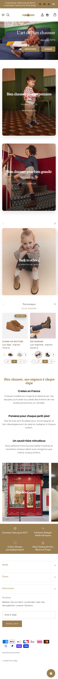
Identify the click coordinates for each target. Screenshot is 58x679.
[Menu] (3, 15)
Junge (48, 49)
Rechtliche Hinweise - (11, 653)
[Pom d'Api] (29, 15)
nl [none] (49, 4)
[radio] (10, 354)
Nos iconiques (29, 304)
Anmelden (12, 624)
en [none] (44, 4)
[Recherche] (9, 15)
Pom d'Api (13, 661)
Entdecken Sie (29, 111)
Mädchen (30, 49)
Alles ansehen (29, 308)
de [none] (53, 4)
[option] (40, 4)
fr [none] (40, 4)
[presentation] (25, 354)
